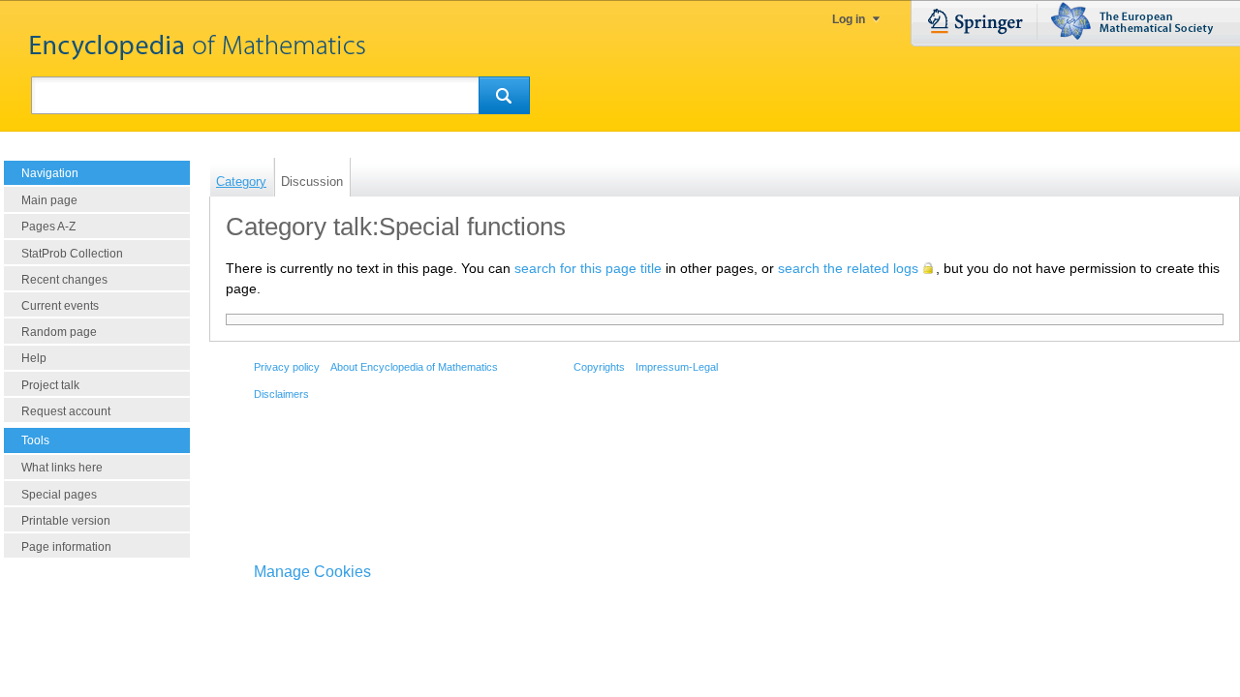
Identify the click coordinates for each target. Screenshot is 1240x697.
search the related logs (848, 268)
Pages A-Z (48, 226)
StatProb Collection (72, 253)
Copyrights (599, 367)
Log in (848, 19)
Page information (66, 547)
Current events (60, 306)
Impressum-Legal (677, 367)
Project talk (50, 385)
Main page (49, 200)
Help (33, 358)
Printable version (65, 521)
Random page (59, 332)
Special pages (59, 494)
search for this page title (588, 268)
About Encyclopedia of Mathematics (414, 367)
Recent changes (64, 280)
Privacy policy (287, 367)
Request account (65, 411)
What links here (62, 467)
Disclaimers (281, 394)
